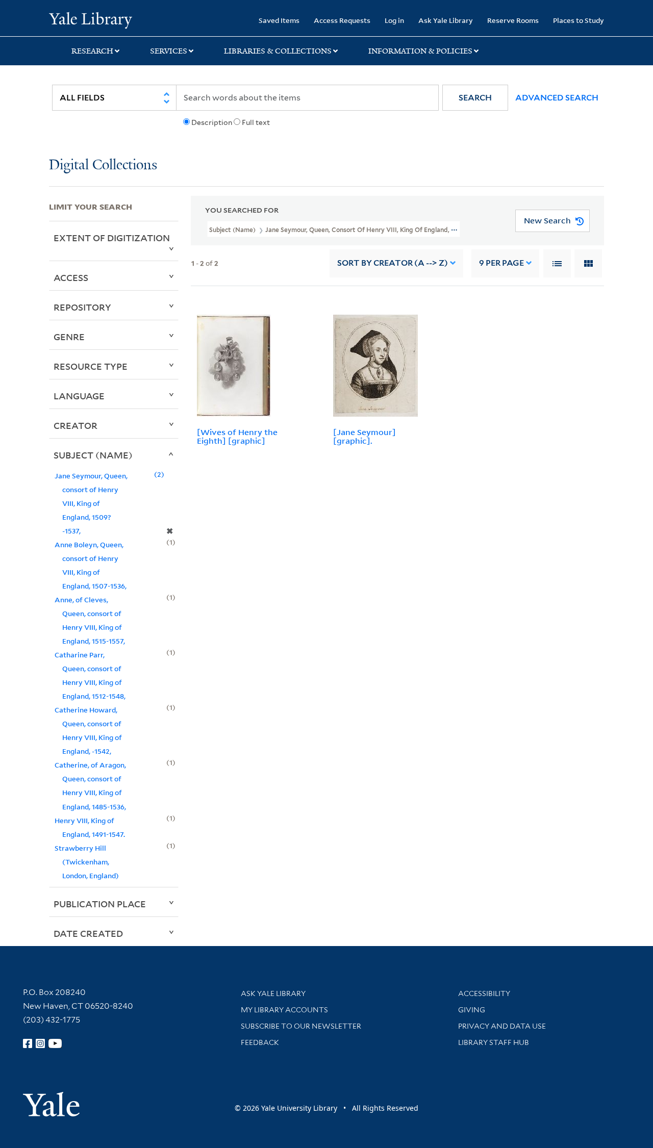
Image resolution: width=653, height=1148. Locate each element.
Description (211, 122)
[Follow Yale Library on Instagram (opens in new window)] (40, 1043)
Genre (69, 336)
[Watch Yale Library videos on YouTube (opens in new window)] (55, 1043)
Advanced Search (556, 98)
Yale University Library (90, 19)
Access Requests (342, 20)
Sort (392, 263)
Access (71, 277)
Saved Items (279, 20)
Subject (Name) (93, 455)
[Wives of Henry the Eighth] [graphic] (237, 436)
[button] (475, 98)
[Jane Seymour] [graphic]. (364, 436)
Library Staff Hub (493, 1042)
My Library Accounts (284, 1010)
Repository (82, 307)
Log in (394, 20)
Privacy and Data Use (502, 1026)
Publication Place (100, 904)
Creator (75, 425)
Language (79, 396)
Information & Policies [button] (420, 51)
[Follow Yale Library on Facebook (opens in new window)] (27, 1043)
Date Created (88, 933)
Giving (471, 1010)
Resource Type (91, 366)
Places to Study (578, 20)
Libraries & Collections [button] (278, 51)
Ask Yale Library (445, 20)
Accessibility (484, 993)
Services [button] (168, 51)
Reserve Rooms (513, 20)
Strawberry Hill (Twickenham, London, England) (87, 861)
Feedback (260, 1042)
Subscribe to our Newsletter (301, 1026)
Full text (256, 122)
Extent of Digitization (112, 238)
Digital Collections (103, 165)
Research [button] (92, 51)
